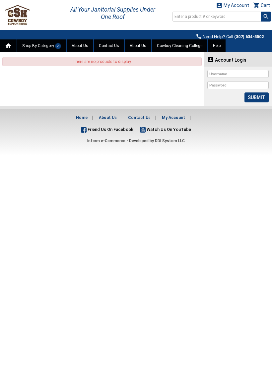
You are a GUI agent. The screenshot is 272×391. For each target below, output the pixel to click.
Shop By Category (38, 45)
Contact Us (109, 45)
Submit (256, 97)
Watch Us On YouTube (168, 129)
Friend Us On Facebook (110, 129)
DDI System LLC (170, 141)
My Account (232, 5)
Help (217, 45)
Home (82, 117)
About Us (80, 45)
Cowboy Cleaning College (179, 45)
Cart (261, 5)
